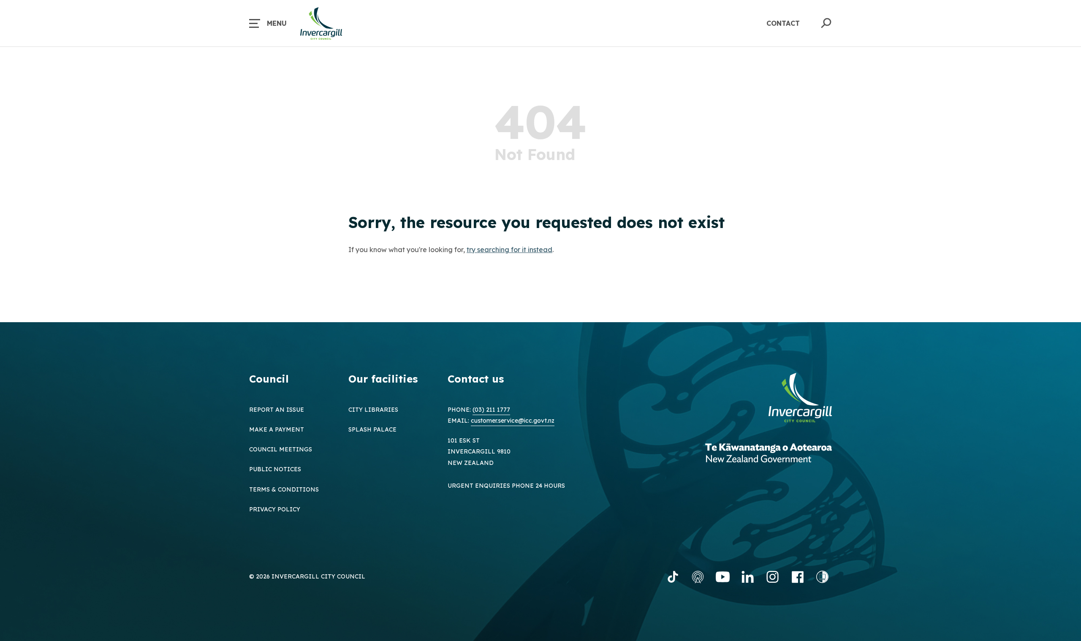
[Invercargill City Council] (800, 398)
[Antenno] (697, 576)
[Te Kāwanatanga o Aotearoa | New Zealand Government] (768, 453)
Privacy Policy (274, 509)
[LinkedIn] (747, 576)
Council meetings (280, 449)
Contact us (476, 378)
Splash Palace (372, 429)
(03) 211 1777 (491, 409)
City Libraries (373, 409)
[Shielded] (822, 576)
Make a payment (276, 429)
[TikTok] (672, 576)
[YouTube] (722, 576)
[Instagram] (772, 576)
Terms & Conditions (284, 489)
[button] (268, 23)
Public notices (275, 469)
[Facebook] (797, 576)
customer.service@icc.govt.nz (512, 420)
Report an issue (276, 409)
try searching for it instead (509, 249)
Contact (783, 23)
